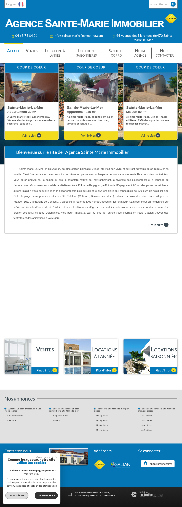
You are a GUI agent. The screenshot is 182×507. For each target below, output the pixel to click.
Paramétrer (17, 495)
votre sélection (159, 4)
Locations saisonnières (86, 52)
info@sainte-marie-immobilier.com (78, 35)
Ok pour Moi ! (46, 495)
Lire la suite (157, 225)
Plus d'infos (46, 370)
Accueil (13, 50)
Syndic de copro (116, 52)
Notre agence (140, 52)
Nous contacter (165, 52)
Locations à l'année (55, 52)
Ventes (32, 50)
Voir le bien (31, 135)
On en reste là (44, 457)
